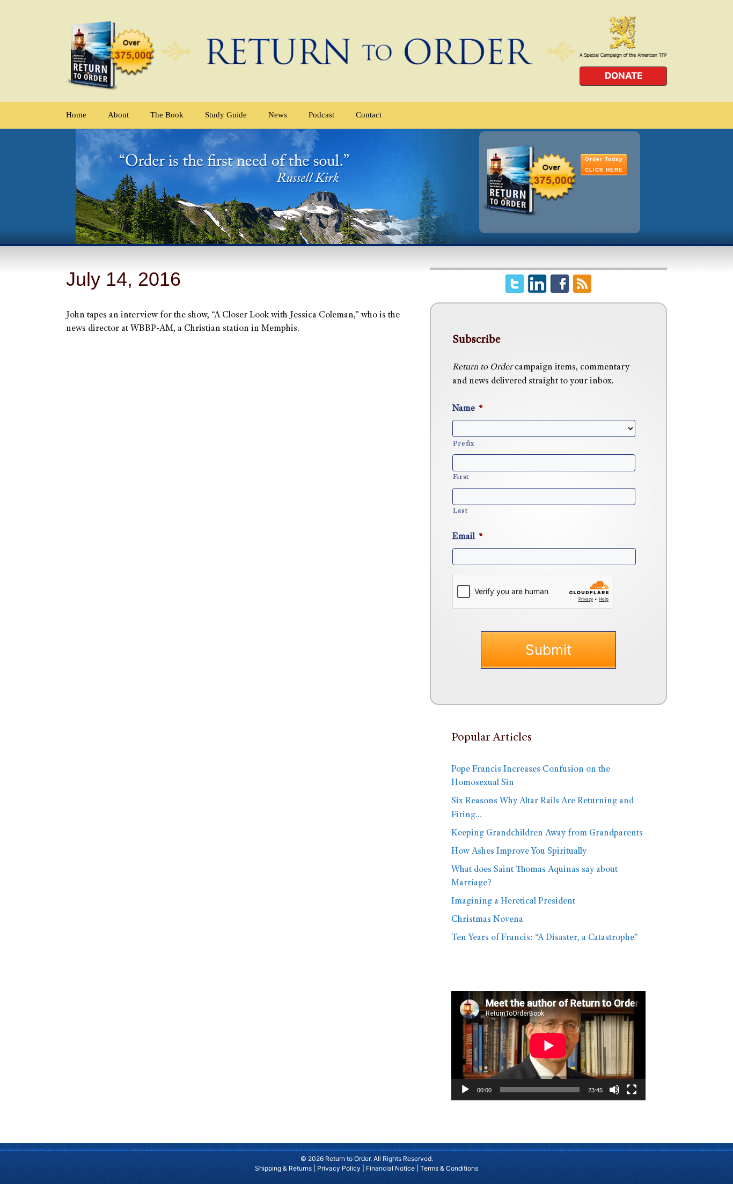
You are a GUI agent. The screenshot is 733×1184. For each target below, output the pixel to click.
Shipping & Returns (283, 1168)
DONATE (623, 75)
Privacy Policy (339, 1168)
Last (460, 511)
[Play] (465, 1089)
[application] (548, 1045)
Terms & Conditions (449, 1168)
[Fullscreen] (631, 1089)
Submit (548, 649)
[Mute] (614, 1089)
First (461, 477)
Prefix (463, 444)
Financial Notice (390, 1168)
